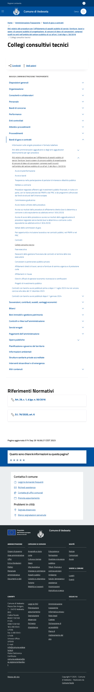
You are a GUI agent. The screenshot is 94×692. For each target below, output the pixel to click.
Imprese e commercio (36, 570)
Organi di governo (15, 551)
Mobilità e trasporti (35, 586)
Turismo (31, 582)
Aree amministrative (16, 555)
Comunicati (73, 555)
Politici (10, 566)
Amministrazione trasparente (55, 605)
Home (10, 22)
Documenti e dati (14, 578)
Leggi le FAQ (33, 603)
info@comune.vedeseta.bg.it (16, 649)
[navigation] (2, 11)
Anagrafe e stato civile (35, 553)
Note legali (52, 615)
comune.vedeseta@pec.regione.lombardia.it (16, 662)
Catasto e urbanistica (36, 578)
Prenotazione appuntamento (34, 609)
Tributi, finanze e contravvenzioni (55, 568)
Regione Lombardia (14, 3)
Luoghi (71, 575)
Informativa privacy (56, 611)
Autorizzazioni (54, 586)
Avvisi (71, 559)
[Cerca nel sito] (83, 11)
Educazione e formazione (53, 553)
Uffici (10, 559)
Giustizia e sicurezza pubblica (56, 561)
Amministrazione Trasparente (27, 22)
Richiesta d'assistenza (33, 625)
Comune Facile (68, 682)
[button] (47, 82)
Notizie (72, 551)
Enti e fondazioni (14, 563)
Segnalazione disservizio (33, 617)
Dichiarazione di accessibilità (54, 625)
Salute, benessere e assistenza (56, 580)
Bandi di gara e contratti (53, 22)
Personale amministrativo (14, 572)
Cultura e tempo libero (34, 561)
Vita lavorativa (34, 566)
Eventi (71, 579)
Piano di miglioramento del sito (55, 635)
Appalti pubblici (34, 574)
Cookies (51, 619)
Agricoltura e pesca (56, 590)
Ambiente (52, 574)
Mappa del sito (13, 676)
